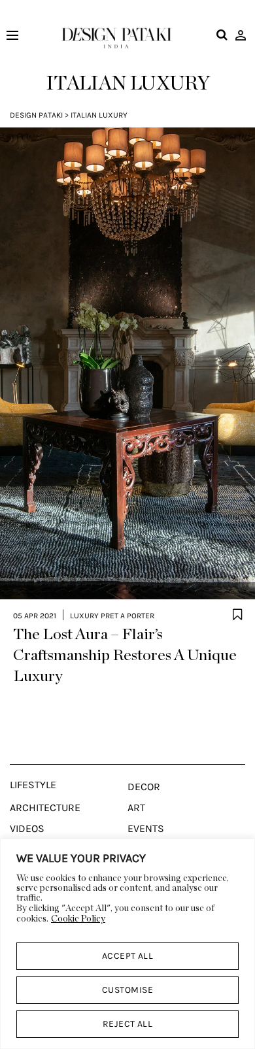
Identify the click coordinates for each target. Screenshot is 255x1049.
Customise (127, 989)
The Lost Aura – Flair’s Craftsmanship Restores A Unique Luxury (125, 655)
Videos (27, 829)
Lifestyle (33, 785)
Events (146, 829)
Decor (144, 787)
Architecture (45, 808)
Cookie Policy (78, 919)
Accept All (128, 955)
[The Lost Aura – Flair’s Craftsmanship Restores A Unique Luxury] (127, 363)
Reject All (128, 1023)
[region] (127, 944)
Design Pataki (36, 115)
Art (136, 808)
